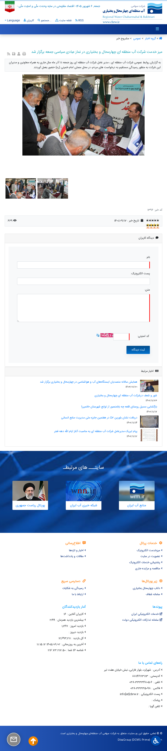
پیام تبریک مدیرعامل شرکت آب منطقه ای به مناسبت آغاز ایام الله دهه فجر (95, 431)
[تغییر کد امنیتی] (98, 335)
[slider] (152, 220)
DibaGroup (124, 739)
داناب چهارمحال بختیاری (146, 588)
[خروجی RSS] (8, 54)
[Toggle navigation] (157, 29)
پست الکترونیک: (140, 273)
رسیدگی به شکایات (73, 588)
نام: (148, 257)
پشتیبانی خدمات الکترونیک (144, 562)
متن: (147, 290)
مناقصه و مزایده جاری (147, 568)
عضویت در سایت (150, 556)
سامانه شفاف (153, 594)
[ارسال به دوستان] (18, 54)
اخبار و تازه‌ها (76, 550)
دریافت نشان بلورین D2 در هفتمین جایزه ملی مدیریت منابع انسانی (99, 417)
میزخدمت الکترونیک (148, 550)
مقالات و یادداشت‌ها (72, 556)
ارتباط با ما (78, 594)
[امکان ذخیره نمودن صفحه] (13, 54)
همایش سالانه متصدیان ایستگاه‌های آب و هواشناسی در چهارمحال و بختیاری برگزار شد (88, 382)
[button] (160, 518)
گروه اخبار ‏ (150, 38)
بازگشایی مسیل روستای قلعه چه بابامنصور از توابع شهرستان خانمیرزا (119, 406)
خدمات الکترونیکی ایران (145, 614)
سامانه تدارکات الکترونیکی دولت (140, 620)
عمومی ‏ (136, 38)
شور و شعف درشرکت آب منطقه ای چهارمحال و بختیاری (125, 395)
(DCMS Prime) (141, 739)
